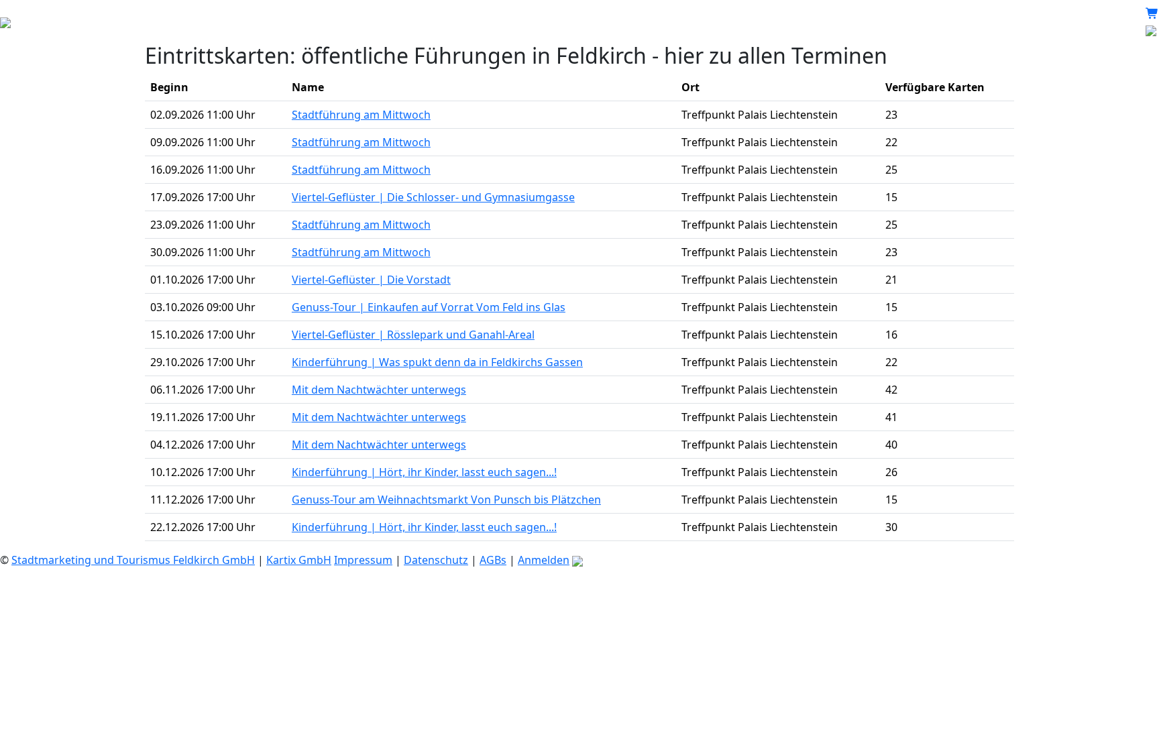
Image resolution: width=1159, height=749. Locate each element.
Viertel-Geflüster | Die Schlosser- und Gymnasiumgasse (433, 197)
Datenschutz (436, 560)
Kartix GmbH (298, 560)
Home (42, 21)
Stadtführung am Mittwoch (361, 114)
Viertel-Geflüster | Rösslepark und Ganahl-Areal (413, 334)
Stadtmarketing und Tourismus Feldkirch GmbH (133, 560)
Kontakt (286, 21)
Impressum (363, 560)
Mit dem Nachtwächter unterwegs (379, 389)
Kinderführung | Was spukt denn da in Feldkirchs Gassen (437, 362)
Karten (85, 21)
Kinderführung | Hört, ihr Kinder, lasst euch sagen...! (424, 472)
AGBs (493, 560)
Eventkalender (218, 21)
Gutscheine (142, 21)
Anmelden (543, 560)
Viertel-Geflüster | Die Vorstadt (371, 279)
